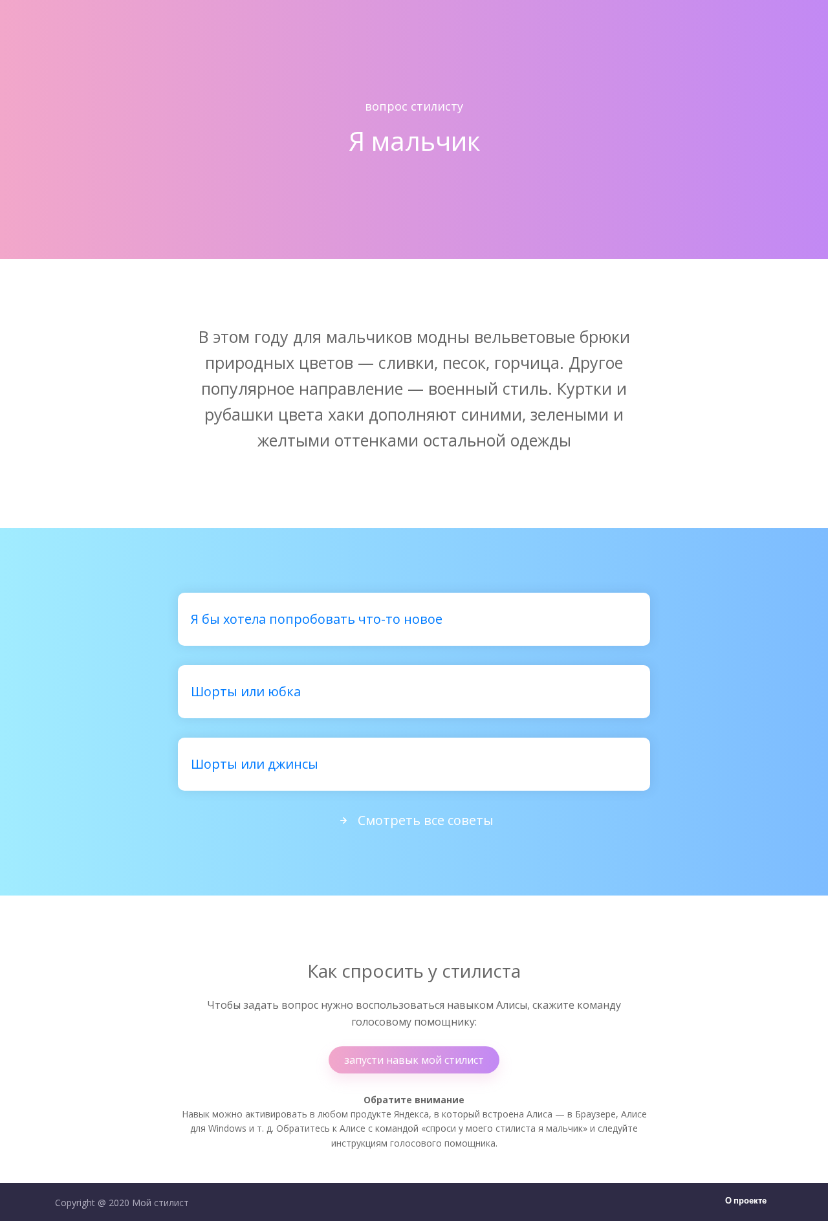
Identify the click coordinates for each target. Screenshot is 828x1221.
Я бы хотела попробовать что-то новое (316, 619)
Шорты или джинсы (254, 764)
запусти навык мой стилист (414, 1060)
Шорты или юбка (246, 691)
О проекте (746, 1201)
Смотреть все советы (426, 820)
